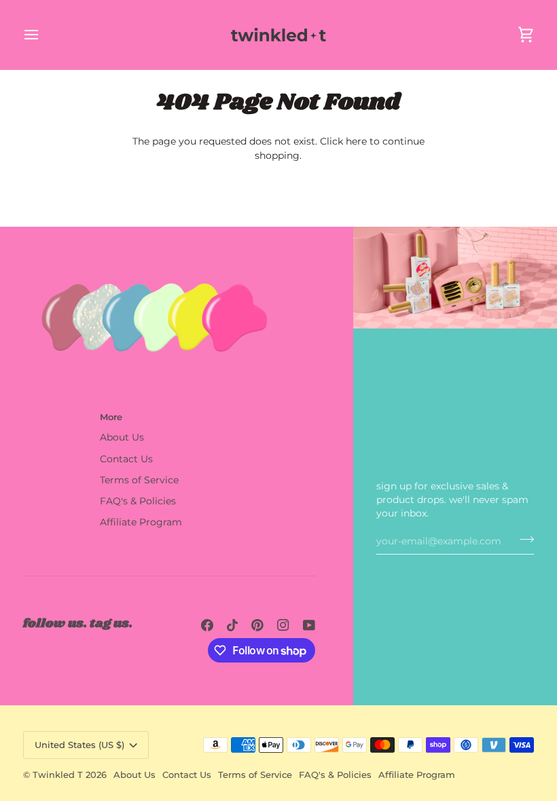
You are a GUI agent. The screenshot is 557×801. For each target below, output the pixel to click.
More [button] (111, 416)
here (356, 141)
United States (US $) (79, 744)
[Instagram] (283, 625)
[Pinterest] (257, 625)
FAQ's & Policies (138, 501)
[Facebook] (207, 625)
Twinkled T (58, 774)
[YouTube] (309, 625)
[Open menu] (43, 34)
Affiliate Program (141, 522)
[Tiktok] (232, 625)
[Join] (522, 540)
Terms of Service (139, 479)
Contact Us (126, 458)
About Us (122, 437)
